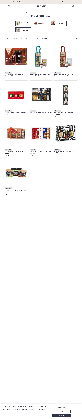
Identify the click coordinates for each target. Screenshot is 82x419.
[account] (72, 6)
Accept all (61, 415)
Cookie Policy (34, 411)
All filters (73, 38)
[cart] (76, 6)
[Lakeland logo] (41, 6)
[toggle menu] (6, 6)
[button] (7, 2)
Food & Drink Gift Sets (41, 12)
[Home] (26, 13)
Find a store (65, 1)
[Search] (9, 6)
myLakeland (73, 1)
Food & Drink (31, 12)
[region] (41, 411)
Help (59, 1)
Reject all (61, 411)
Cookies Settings (61, 407)
